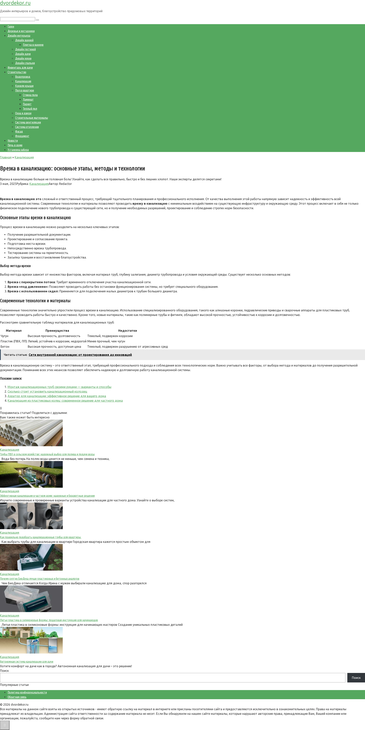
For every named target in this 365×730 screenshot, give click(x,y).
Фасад (19, 131)
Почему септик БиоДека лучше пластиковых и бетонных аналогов (39, 578)
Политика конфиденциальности (27, 692)
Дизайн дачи (23, 54)
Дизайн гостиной (25, 49)
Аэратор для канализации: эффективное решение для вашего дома (57, 396)
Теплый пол (30, 108)
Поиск (4, 670)
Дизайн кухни (23, 58)
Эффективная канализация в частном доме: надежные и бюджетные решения (47, 495)
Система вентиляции (28, 122)
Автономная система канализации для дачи (26, 661)
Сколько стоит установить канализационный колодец (47, 391)
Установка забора (18, 149)
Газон (11, 26)
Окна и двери (23, 113)
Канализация (23, 81)
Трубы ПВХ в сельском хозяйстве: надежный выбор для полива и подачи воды (47, 454)
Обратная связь (17, 697)
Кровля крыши (24, 85)
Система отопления (27, 127)
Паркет (27, 104)
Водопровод (22, 76)
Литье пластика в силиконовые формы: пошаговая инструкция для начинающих (49, 620)
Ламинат (28, 99)
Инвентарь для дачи (20, 67)
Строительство (17, 72)
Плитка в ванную (33, 44)
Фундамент (22, 136)
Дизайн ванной (24, 40)
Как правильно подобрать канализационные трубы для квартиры (40, 537)
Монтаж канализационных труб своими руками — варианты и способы (59, 387)
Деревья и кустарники (21, 31)
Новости (13, 140)
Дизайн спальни (25, 63)
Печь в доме (15, 145)
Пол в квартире (24, 90)
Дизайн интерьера (19, 35)
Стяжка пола (30, 95)
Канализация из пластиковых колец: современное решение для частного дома (65, 400)
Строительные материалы (31, 117)
